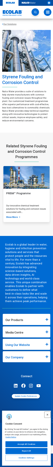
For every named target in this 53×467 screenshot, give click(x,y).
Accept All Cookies (26, 444)
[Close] (47, 415)
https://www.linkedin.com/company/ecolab (15, 385)
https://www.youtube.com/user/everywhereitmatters (38, 385)
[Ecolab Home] (11, 13)
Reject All (26, 451)
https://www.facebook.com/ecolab (23, 385)
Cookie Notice (10, 437)
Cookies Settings (26, 458)
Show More (12, 217)
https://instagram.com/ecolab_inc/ (31, 385)
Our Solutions (9, 24)
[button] (35, 12)
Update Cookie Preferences (26, 396)
